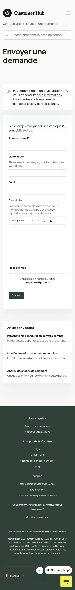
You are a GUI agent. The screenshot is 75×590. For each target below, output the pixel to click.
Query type (16, 156)
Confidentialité (37, 455)
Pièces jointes (17, 267)
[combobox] (37, 173)
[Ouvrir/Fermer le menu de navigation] (68, 13)
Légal (37, 449)
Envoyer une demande (42, 23)
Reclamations (37, 490)
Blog (37, 466)
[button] (37, 280)
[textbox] (37, 243)
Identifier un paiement (37, 517)
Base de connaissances (37, 426)
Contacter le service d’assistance (37, 484)
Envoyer (16, 295)
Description (17, 200)
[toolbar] (37, 220)
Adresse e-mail (19, 138)
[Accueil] (24, 13)
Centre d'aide (12, 23)
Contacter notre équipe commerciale (37, 495)
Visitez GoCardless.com (37, 432)
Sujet (12, 182)
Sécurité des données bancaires (37, 461)
